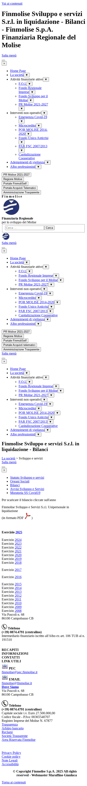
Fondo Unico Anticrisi (33, 138)
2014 (18, 588)
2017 (18, 570)
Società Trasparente (15, 736)
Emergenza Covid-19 (33, 117)
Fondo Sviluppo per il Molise (38, 280)
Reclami (7, 732)
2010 (18, 603)
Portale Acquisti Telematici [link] (19, 188)
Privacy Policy (11, 753)
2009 (18, 607)
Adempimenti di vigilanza (27, 162)
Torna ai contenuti (14, 782)
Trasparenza (10, 724)
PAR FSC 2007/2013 (33, 146)
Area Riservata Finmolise (18, 739)
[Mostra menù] (3, 60)
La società (17, 75)
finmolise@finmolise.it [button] (17, 683)
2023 (18, 543)
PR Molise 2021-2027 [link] (16, 174)
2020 (18, 555)
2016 (18, 577)
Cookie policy (11, 756)
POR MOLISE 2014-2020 (36, 302)
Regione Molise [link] (12, 179)
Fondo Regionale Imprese (36, 275)
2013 (18, 592)
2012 (18, 595)
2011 (18, 599)
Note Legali (10, 760)
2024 (18, 540)
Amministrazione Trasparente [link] (21, 192)
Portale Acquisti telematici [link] (19, 345)
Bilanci (15, 485)
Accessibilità (10, 764)
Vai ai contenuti (12, 3)
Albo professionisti (22, 166)
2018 (18, 562)
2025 (18, 532)
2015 (18, 584)
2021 (18, 551)
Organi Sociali (19, 481)
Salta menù (9, 55)
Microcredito (27, 125)
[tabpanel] (43, 196)
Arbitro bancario (13, 728)
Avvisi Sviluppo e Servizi (27, 489)
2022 (18, 547)
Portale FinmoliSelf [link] (15, 183)
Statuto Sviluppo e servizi (27, 477)
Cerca (49, 227)
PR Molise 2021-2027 (33, 104)
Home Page (18, 71)
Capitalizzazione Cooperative (30, 156)
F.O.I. (22, 83)
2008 (18, 611)
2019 (18, 559)
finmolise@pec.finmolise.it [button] (19, 672)
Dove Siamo (10, 687)
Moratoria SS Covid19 (25, 493)
